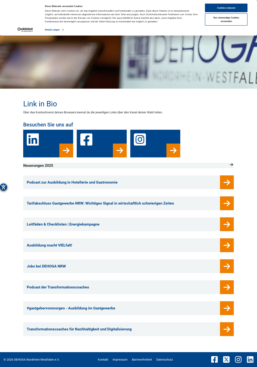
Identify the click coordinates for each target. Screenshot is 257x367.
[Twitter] (226, 359)
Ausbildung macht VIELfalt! (49, 245)
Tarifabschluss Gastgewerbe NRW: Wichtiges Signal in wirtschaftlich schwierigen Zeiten (100, 203)
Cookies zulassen (226, 8)
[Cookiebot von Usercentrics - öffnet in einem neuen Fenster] (25, 30)
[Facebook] (214, 359)
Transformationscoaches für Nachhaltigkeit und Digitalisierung (79, 329)
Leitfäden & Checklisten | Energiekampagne (63, 224)
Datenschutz (164, 359)
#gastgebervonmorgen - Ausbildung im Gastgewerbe (71, 308)
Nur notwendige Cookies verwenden (226, 19)
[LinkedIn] (250, 359)
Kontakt (103, 359)
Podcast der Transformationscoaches (58, 287)
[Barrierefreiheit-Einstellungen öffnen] (3, 187)
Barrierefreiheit (142, 359)
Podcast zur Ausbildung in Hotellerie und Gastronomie (72, 182)
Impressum (120, 359)
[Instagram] (238, 359)
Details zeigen (52, 29)
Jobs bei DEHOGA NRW (46, 266)
